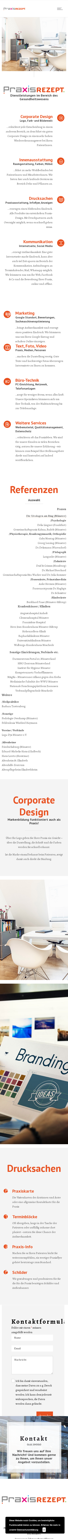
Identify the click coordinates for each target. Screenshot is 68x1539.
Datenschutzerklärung (27, 1529)
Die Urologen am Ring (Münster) (46, 516)
